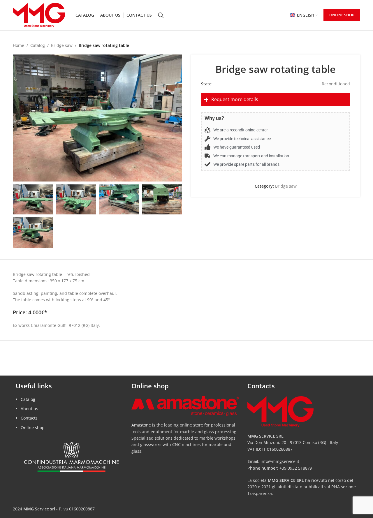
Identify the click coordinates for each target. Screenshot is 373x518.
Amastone (141, 425)
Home (18, 45)
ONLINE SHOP (341, 14)
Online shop (33, 427)
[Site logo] (39, 14)
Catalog (37, 45)
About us (29, 408)
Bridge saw (62, 45)
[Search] (161, 15)
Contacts (29, 418)
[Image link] (184, 405)
